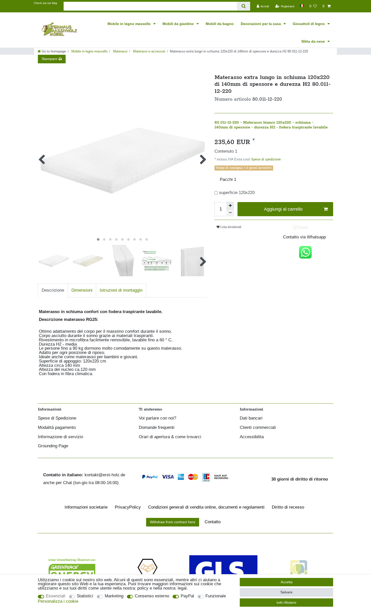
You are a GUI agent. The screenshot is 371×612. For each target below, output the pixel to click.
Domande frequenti (156, 428)
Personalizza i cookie (58, 601)
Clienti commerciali (258, 428)
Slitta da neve (313, 41)
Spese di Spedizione (57, 418)
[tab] (53, 290)
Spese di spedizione (265, 159)
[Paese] (301, 6)
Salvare (286, 592)
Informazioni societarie (86, 507)
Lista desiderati (230, 227)
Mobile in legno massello (130, 24)
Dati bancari (251, 418)
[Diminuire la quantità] (230, 212)
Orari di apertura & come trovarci (170, 437)
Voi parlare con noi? (157, 418)
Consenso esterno (152, 596)
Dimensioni (81, 290)
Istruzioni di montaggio (121, 290)
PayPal (187, 596)
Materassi (119, 51)
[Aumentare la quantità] (230, 205)
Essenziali (55, 596)
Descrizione (53, 290)
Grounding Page (53, 446)
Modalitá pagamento (57, 428)
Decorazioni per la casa (261, 24)
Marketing (114, 596)
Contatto (213, 521)
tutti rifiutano (286, 602)
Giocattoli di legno (309, 24)
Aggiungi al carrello (283, 209)
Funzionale (215, 596)
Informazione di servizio (60, 437)
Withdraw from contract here (172, 522)
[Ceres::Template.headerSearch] (243, 6)
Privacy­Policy (128, 507)
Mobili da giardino (179, 24)
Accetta (287, 582)
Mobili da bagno (220, 24)
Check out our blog (45, 3)
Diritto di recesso (288, 507)
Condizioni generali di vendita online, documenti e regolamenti (206, 507)
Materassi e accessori (148, 51)
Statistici (85, 596)
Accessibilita (252, 437)
